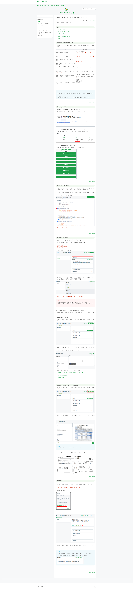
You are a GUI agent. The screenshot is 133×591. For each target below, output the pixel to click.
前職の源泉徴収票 (60, 377)
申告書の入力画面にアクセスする (63, 31)
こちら (75, 313)
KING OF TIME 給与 (55, 5)
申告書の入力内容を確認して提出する (64, 36)
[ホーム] (42, 1)
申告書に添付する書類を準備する (63, 29)
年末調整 (62, 5)
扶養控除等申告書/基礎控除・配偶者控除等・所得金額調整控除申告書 (69, 372)
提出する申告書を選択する (61, 33)
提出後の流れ (59, 38)
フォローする (91, 20)
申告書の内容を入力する (61, 34)
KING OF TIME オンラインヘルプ (43, 5)
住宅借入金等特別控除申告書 (62, 375)
